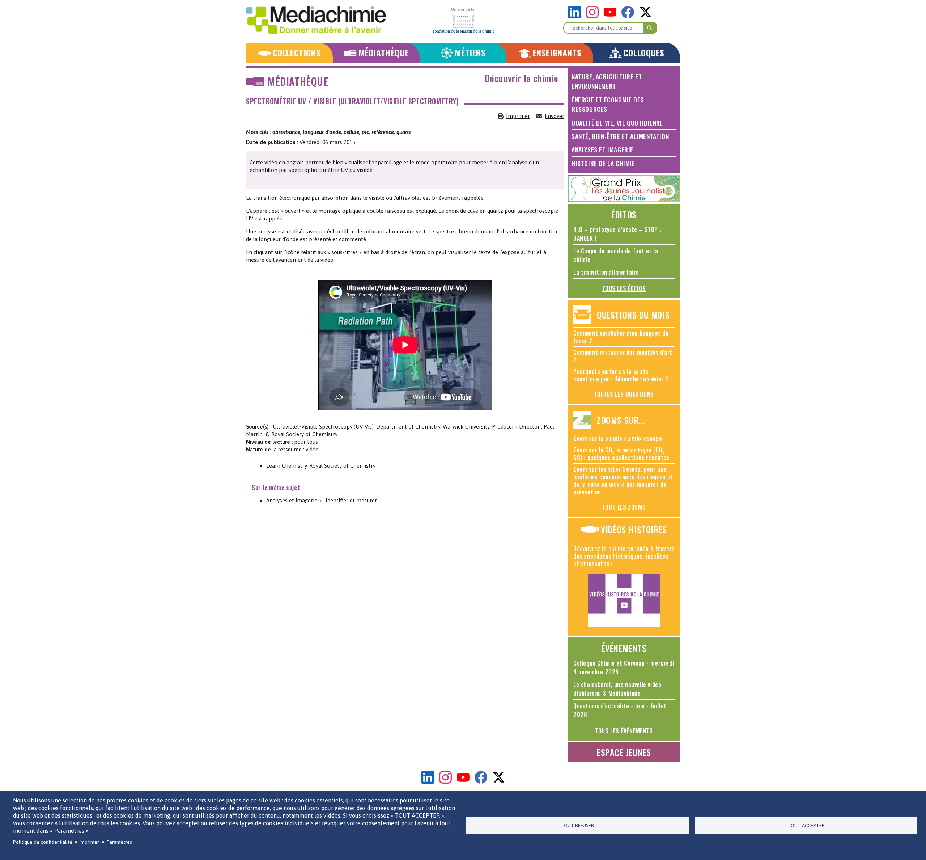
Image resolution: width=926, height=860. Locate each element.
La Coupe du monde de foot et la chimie (615, 255)
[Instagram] (594, 16)
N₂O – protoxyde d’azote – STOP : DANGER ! (617, 234)
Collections (297, 52)
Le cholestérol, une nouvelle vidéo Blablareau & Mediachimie (617, 688)
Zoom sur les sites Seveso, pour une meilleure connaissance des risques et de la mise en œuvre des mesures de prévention (623, 480)
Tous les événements (624, 730)
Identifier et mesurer (351, 500)
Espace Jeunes (624, 752)
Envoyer (554, 116)
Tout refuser (577, 825)
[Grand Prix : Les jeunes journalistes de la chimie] (624, 200)
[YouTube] (612, 16)
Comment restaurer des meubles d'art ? (622, 356)
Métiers (470, 52)
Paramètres (119, 842)
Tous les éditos (624, 288)
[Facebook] (629, 16)
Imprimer (518, 116)
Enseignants (557, 52)
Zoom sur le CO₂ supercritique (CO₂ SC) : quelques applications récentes (621, 454)
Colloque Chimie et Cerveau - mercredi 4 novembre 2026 (623, 667)
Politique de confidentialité (42, 842)
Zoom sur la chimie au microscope (617, 438)
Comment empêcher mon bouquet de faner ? (621, 337)
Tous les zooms (624, 507)
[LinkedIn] (576, 16)
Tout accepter (806, 825)
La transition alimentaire (606, 272)
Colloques (644, 52)
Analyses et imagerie (292, 500)
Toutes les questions (624, 394)
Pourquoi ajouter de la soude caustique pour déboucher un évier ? (620, 375)
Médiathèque (383, 52)
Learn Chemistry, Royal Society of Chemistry (320, 466)
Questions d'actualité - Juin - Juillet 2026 (620, 710)
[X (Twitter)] (645, 16)
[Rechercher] (650, 28)
